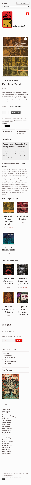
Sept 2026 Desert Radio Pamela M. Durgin (8, 355)
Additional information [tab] (21, 132)
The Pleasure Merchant (21, 94)
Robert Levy (5, 443)
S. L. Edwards (6, 447)
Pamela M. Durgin (7, 442)
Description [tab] (8, 131)
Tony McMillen (6, 453)
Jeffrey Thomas (7, 422)
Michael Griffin (6, 432)
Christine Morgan (7, 415)
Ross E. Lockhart (7, 445)
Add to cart (15, 112)
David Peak (5, 418)
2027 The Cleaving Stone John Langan (9, 361)
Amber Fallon (6, 409)
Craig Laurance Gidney (9, 417)
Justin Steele (6, 426)
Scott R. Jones (6, 451)
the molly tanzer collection (17, 120)
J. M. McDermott (7, 420)
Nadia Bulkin (6, 436)
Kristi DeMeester (7, 428)
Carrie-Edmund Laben (8, 413)
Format (4, 106)
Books (18, 118)
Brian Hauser (6, 411)
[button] (25, 38)
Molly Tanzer (6, 434)
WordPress (12, 477)
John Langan (6, 424)
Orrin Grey (5, 440)
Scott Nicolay (6, 449)
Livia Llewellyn (6, 430)
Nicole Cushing (6, 438)
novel (7, 120)
